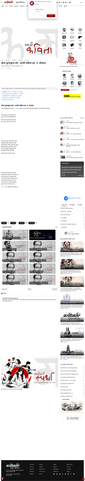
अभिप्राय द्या (69, 466)
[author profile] (4, 68)
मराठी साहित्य (14, 60)
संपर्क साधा (31, 466)
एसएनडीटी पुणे (68, 156)
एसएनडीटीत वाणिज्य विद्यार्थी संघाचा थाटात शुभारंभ (74, 157)
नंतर (41, 15)
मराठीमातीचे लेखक (73, 90)
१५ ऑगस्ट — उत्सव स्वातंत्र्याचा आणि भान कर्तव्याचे (74, 139)
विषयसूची (55, 466)
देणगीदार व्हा (32, 471)
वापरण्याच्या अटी (42, 471)
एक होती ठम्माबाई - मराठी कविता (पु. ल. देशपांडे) (38, 249)
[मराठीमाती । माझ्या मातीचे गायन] (17, 4)
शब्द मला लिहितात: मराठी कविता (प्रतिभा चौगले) (74, 122)
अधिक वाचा (68, 256)
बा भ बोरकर (27, 60)
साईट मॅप (40, 473)
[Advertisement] (29, 79)
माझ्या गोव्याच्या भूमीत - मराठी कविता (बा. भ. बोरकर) (12, 93)
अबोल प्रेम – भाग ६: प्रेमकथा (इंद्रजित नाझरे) (73, 152)
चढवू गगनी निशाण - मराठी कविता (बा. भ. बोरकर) (12, 95)
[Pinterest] (63, 2)
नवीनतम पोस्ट (4, 289)
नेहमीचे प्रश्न (32, 473)
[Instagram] (61, 2)
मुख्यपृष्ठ (29, 289)
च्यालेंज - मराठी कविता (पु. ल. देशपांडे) (36, 271)
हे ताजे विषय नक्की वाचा (67, 118)
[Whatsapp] (67, 2)
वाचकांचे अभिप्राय (70, 464)
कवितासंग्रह (21, 60)
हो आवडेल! (51, 15)
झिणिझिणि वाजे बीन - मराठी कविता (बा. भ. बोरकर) (12, 91)
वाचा (66, 6)
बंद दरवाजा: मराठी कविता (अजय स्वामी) (73, 128)
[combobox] (38, 11)
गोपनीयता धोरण (42, 469)
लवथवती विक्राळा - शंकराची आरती (69, 320)
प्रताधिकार (41, 464)
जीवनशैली (16, 6)
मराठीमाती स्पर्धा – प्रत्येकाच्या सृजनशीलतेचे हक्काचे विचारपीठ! (12, 389)
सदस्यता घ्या (32, 469)
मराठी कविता (7, 60)
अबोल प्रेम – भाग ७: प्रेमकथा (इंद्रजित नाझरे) (73, 133)
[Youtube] (54, 474)
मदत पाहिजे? (69, 469)
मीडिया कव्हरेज (55, 469)
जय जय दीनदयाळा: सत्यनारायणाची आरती (71, 285)
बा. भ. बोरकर (16, 108)
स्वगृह (2, 60)
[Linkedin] (65, 2)
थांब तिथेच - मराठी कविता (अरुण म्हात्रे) (9, 249)
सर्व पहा (81, 117)
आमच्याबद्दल (32, 464)
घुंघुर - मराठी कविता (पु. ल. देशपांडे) (9, 271)
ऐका (61, 6)
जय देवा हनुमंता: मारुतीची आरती (68, 302)
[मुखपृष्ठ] (3, 6)
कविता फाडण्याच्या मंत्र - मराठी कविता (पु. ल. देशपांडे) (12, 260)
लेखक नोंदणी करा (65, 90)
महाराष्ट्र (11, 6)
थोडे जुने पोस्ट (54, 289)
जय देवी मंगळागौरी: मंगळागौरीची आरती (70, 250)
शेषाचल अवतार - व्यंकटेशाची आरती (69, 353)
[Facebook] (59, 2)
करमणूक (27, 6)
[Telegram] (70, 2)
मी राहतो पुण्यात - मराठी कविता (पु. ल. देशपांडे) (38, 260)
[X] (56, 2)
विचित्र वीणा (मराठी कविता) (7, 99)
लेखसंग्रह (54, 464)
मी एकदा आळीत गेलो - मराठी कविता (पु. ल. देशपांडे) (38, 282)
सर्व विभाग (68, 471)
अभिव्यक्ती (22, 6)
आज (6, 6)
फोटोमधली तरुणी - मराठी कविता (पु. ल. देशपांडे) (11, 282)
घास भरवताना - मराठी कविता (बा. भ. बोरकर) (11, 97)
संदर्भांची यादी (55, 471)
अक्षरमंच (67, 121)
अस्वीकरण (41, 466)
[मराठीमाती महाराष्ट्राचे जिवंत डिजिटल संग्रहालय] (72, 58)
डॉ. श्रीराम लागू (80, 175)
